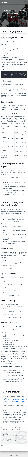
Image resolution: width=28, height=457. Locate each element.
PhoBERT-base (15, 69)
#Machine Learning (7, 427)
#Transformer (15, 427)
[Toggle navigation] (25, 2)
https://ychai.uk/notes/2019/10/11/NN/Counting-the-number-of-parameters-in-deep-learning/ (15, 401)
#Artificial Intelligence (15, 429)
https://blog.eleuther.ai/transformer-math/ (14, 407)
